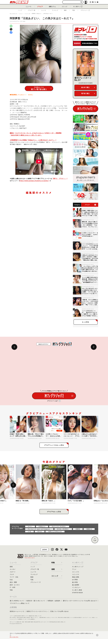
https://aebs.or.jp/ (30, 557)
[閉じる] (97, 635)
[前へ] (13, 485)
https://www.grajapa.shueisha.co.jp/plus (34, 181)
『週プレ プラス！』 (59, 178)
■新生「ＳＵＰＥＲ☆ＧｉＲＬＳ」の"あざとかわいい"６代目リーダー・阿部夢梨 (35, 133)
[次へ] (94, 485)
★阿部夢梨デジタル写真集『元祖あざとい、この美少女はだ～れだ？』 (32, 140)
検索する (81, 2)
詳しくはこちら (14, 637)
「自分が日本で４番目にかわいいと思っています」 (26, 135)
